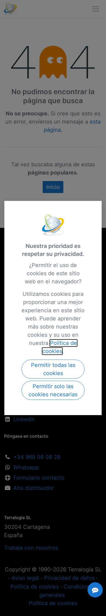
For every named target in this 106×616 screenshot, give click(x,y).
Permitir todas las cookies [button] (53, 369)
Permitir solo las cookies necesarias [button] (53, 390)
